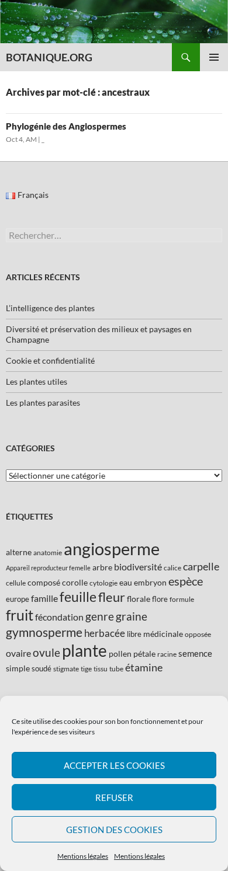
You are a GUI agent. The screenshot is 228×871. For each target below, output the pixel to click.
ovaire (18, 653)
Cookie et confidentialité (50, 360)
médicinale (163, 634)
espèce (185, 581)
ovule (46, 652)
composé (43, 582)
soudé (41, 668)
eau (125, 582)
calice (172, 567)
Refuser (114, 797)
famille (44, 598)
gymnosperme (44, 632)
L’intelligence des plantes (50, 308)
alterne (19, 552)
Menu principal (214, 57)
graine (131, 616)
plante (84, 650)
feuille (78, 596)
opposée (198, 634)
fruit (19, 615)
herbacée (104, 633)
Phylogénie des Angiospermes (66, 126)
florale (138, 599)
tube (116, 669)
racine (167, 654)
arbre (102, 567)
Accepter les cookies (114, 765)
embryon (150, 582)
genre (99, 616)
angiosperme (112, 548)
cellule (16, 583)
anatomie (47, 552)
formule (182, 599)
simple (18, 668)
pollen (120, 654)
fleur (111, 597)
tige (86, 669)
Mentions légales (82, 856)
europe (17, 599)
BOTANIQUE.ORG (49, 57)
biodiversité (138, 566)
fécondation (59, 616)
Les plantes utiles (36, 381)
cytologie (103, 583)
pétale (144, 654)
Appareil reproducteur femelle (48, 568)
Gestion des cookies (114, 829)
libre (134, 634)
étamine (144, 667)
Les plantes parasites (43, 402)
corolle (75, 582)
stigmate (66, 669)
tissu (101, 669)
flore (160, 599)
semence (195, 653)
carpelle (201, 566)
